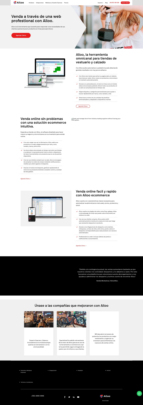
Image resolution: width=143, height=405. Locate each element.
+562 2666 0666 (37, 396)
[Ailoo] (105, 397)
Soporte (100, 2)
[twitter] (69, 397)
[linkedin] (73, 397)
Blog (106, 2)
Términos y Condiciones (27, 382)
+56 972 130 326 (114, 2)
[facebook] (64, 397)
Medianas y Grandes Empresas (54, 2)
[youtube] (78, 397)
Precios (66, 2)
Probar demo (125, 2)
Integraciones (40, 2)
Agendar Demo (21, 35)
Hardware (31, 2)
